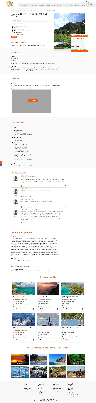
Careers (54, 389)
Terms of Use (26, 389)
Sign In (93, 2)
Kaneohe (34, 10)
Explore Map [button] (33, 100)
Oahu (29, 10)
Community (55, 391)
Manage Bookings (42, 391)
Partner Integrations (57, 385)
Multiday (71, 5)
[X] (69, 392)
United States (19, 10)
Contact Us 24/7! (71, 389)
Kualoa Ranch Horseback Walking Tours (46, 10)
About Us (25, 384)
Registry (40, 393)
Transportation (41, 385)
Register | (89, 2)
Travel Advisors (56, 384)
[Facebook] (68, 392)
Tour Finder (40, 395)
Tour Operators (56, 387)
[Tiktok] (72, 392)
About (83, 5)
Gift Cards (40, 392)
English (74, 396)
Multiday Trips (41, 388)
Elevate (77, 5)
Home (13, 10)
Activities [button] (33, 5)
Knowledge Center (27, 388)
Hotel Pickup (41, 389)
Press (25, 385)
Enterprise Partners (57, 388)
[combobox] (75, 397)
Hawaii (25, 10)
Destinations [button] (24, 5)
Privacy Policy (26, 391)
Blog (25, 387)
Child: (72, 43)
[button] (1, 162)
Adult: (72, 41)
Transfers (41, 5)
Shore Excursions (50, 5)
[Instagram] (71, 392)
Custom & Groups (61, 5)
